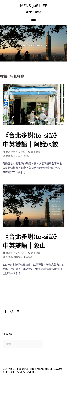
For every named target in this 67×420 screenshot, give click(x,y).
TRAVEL (27, 256)
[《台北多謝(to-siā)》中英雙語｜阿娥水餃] (33, 104)
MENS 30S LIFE (33, 5)
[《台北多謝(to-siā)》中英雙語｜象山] (33, 205)
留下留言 (35, 151)
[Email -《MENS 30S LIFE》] (18, 311)
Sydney (15, 414)
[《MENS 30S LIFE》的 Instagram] (11, 311)
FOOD (17, 155)
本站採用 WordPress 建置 (17, 408)
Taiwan (18, 256)
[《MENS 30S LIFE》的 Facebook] (5, 311)
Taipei (25, 155)
